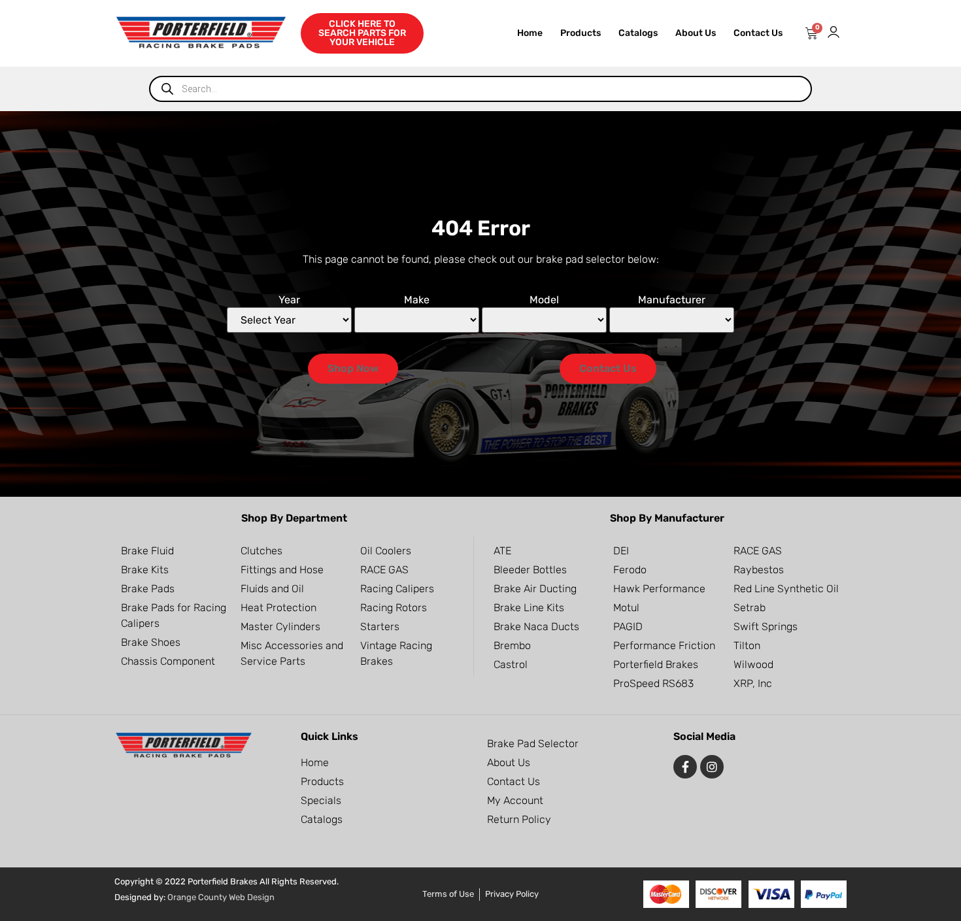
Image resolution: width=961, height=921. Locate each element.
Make (417, 300)
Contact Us (758, 33)
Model (544, 300)
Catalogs (638, 33)
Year (289, 300)
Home (530, 33)
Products (580, 33)
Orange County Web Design (221, 897)
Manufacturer (671, 300)
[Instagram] (712, 767)
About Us (695, 33)
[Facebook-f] (685, 767)
